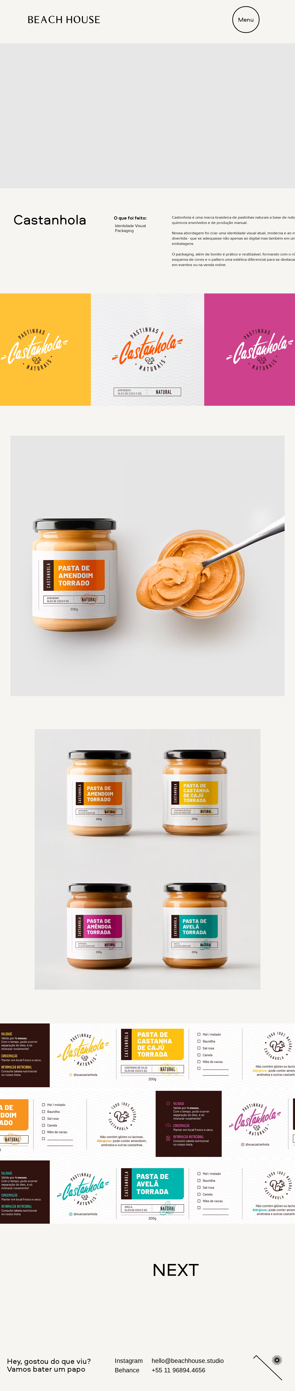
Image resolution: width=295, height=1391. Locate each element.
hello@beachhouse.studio (188, 1360)
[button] (246, 19)
